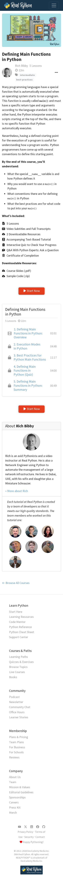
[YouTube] (19, 826)
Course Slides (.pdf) (19, 271)
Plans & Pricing (18, 737)
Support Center (18, 637)
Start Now (33, 291)
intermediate (27, 75)
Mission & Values (19, 787)
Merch (13, 812)
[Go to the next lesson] (31, 30)
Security (29, 837)
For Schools (16, 752)
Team (12, 782)
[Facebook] (38, 826)
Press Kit (14, 807)
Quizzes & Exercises (21, 662)
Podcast (14, 697)
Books (13, 677)
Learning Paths (18, 657)
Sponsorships (17, 797)
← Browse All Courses (16, 583)
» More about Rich (16, 491)
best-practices (24, 79)
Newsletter (16, 702)
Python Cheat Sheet (21, 632)
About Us (15, 777)
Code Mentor (17, 622)
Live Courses (17, 672)
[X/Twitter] (26, 826)
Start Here (15, 612)
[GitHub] (44, 826)
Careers (14, 802)
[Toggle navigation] (54, 5)
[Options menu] (56, 72)
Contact (40, 837)
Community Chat (19, 707)
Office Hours (17, 712)
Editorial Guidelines (21, 792)
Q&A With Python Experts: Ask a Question (33, 250)
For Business (17, 747)
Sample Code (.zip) (18, 276)
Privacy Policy (25, 831)
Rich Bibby (21, 66)
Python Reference (20, 627)
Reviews (14, 757)
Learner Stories (18, 717)
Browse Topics (18, 667)
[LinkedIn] (32, 826)
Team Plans (16, 742)
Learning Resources (21, 617)
